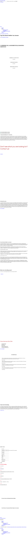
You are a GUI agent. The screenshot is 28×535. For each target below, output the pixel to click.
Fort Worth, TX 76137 (11, 471)
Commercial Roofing (5, 531)
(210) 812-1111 (3, 533)
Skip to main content (2, 0)
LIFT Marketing (3, 37)
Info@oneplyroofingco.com (3, 484)
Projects (3, 529)
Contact (3, 525)
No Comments (6, 37)
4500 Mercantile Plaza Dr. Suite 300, (4, 471)
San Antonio (6, 33)
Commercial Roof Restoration (6, 524)
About (2, 521)
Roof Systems (4, 523)
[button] (1, 26)
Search (16, 1)
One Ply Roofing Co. (2, 33)
